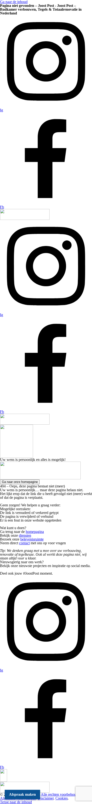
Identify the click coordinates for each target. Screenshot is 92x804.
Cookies (61, 798)
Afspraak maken (22, 794)
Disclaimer (46, 798)
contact (24, 543)
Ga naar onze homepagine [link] (20, 482)
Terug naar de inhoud (16, 802)
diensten (25, 535)
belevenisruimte (32, 539)
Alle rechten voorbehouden (61, 794)
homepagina (35, 532)
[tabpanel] (46, 460)
